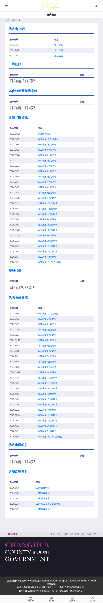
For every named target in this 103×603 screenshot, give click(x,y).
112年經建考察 (43, 488)
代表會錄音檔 (18, 297)
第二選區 (58, 50)
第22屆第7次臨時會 (47, 182)
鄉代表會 (16, 20)
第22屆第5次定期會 (47, 219)
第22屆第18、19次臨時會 (50, 262)
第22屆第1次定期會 (47, 144)
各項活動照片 (18, 471)
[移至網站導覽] (72, 599)
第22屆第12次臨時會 (48, 214)
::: (6, 534)
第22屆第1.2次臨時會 (48, 139)
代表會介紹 (17, 29)
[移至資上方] (92, 599)
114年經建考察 (43, 498)
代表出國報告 (18, 445)
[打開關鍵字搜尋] (96, 6)
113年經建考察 (43, 493)
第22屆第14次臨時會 (48, 230)
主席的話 (15, 64)
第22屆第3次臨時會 (47, 150)
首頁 (7, 20)
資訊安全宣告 (61, 591)
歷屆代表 (15, 270)
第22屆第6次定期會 (47, 235)
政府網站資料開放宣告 (31, 591)
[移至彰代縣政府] (30, 599)
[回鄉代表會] (51, 6)
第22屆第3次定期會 (47, 176)
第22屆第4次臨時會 (47, 155)
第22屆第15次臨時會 (48, 241)
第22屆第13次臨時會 (48, 225)
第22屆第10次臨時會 (48, 203)
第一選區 (58, 45)
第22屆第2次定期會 (47, 160)
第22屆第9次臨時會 (47, 193)
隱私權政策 (48, 591)
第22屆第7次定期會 (47, 257)
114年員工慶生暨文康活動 (48, 504)
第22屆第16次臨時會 (48, 246)
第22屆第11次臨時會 (47, 209)
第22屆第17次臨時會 (48, 251)
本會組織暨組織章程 (23, 91)
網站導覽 (13, 534)
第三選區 (58, 56)
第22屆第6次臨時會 (47, 171)
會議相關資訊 (18, 117)
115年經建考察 (43, 509)
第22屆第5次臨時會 (47, 166)
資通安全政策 (76, 591)
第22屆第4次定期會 (47, 198)
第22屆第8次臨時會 (47, 187)
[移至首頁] (51, 599)
